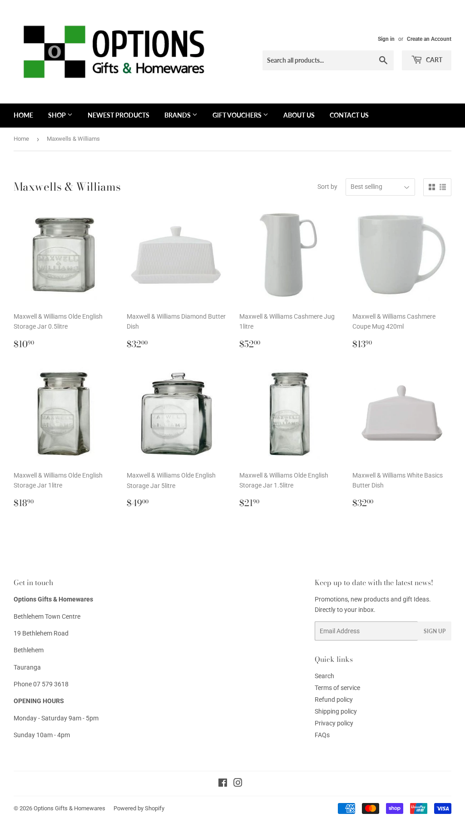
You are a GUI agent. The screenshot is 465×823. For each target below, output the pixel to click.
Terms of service (337, 687)
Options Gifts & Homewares (69, 808)
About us (299, 115)
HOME (23, 115)
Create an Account (429, 39)
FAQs (322, 735)
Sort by (327, 186)
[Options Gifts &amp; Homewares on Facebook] (223, 784)
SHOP (57, 115)
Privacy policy (334, 723)
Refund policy (334, 699)
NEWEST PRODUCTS (118, 115)
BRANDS (178, 115)
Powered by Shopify (139, 808)
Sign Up (434, 631)
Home (21, 138)
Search (324, 676)
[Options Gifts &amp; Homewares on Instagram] (237, 784)
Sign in (386, 39)
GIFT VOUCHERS (238, 115)
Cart (433, 60)
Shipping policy (336, 711)
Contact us (349, 115)
